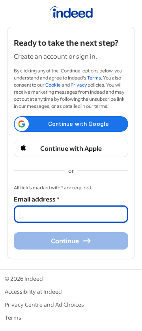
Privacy (79, 85)
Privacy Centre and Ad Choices (44, 304)
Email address (36, 199)
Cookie (53, 85)
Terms (94, 78)
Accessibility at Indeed (33, 291)
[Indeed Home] (71, 13)
